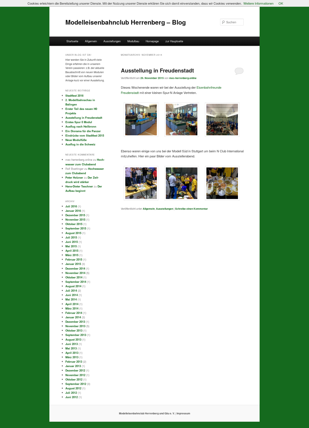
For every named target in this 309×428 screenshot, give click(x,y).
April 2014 (71, 304)
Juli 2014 (71, 290)
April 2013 (71, 353)
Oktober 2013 (73, 330)
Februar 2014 (73, 313)
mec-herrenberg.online (183, 78)
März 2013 (71, 357)
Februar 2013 (73, 361)
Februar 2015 (73, 259)
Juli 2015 (71, 237)
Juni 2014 (71, 295)
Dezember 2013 (75, 322)
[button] (141, 120)
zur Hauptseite (174, 41)
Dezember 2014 (75, 268)
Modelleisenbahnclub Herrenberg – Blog (125, 21)
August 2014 (73, 286)
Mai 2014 (71, 299)
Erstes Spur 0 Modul (78, 122)
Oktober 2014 (73, 277)
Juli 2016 (71, 206)
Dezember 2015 (75, 215)
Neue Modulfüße (76, 140)
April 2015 (71, 251)
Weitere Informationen (258, 3)
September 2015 (75, 228)
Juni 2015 (71, 242)
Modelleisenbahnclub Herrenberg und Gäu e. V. (147, 413)
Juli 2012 (71, 393)
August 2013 (73, 339)
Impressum (183, 413)
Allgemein (91, 41)
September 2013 (75, 335)
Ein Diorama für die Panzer (83, 131)
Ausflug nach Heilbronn (80, 126)
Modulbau (133, 41)
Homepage (152, 41)
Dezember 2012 (75, 370)
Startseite (72, 41)
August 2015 (73, 233)
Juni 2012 (71, 397)
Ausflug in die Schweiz (80, 144)
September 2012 (75, 384)
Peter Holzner (74, 177)
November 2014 (75, 273)
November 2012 (75, 375)
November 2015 (75, 219)
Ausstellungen (112, 41)
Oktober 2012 (73, 379)
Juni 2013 (71, 344)
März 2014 (71, 308)
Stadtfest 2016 (74, 95)
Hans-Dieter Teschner (79, 186)
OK (281, 3)
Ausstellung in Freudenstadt (157, 70)
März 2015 (71, 255)
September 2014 (75, 282)
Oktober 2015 (73, 224)
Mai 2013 (71, 348)
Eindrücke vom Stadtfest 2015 (84, 135)
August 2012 (73, 388)
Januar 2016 (73, 211)
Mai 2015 (71, 246)
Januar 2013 (73, 366)
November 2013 (75, 326)
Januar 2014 (73, 317)
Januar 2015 (73, 264)
